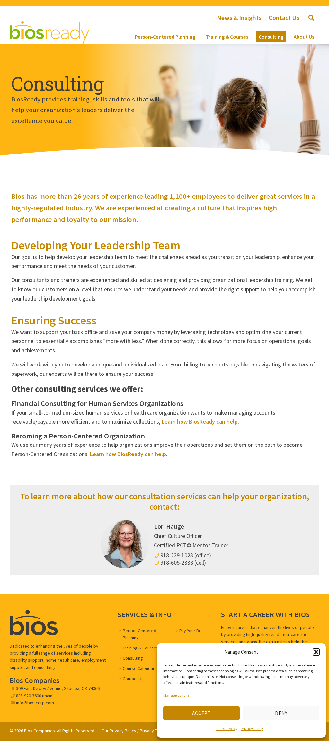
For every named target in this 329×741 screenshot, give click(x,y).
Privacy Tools (152, 731)
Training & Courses (227, 36)
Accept (201, 713)
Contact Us (284, 17)
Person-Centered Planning (165, 36)
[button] (316, 652)
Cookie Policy (226, 728)
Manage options (176, 695)
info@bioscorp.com (35, 703)
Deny (281, 713)
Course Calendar (139, 668)
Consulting (271, 36)
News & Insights (239, 17)
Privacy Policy (252, 728)
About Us (304, 36)
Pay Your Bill (190, 630)
